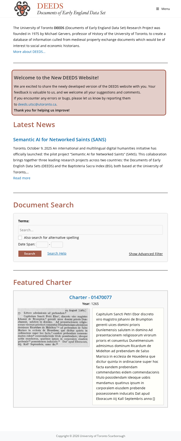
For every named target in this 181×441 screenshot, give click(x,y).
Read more (21, 178)
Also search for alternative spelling (51, 237)
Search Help (56, 253)
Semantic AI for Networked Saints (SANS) (59, 139)
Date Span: (26, 244)
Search (29, 254)
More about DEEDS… (29, 51)
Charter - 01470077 (90, 297)
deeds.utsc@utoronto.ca (37, 104)
